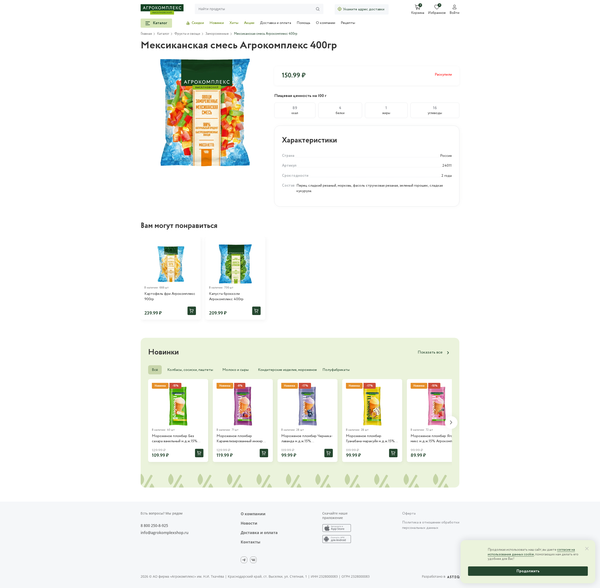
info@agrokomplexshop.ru (164, 532)
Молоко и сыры (235, 370)
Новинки (217, 23)
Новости (249, 523)
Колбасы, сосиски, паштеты (190, 370)
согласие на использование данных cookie (531, 552)
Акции (249, 23)
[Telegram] (244, 560)
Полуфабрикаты (336, 370)
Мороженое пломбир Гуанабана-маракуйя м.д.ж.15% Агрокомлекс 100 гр (370, 439)
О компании (325, 23)
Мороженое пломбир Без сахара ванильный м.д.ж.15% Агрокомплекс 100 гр (174, 439)
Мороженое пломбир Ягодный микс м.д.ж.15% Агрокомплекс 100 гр (436, 439)
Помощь (303, 23)
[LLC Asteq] (453, 576)
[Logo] (162, 9)
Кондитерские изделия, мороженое (287, 370)
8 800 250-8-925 (154, 525)
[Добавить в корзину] (192, 311)
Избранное (437, 13)
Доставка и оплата (275, 23)
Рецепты (348, 23)
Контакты (250, 542)
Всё (155, 370)
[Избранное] (195, 242)
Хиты (233, 23)
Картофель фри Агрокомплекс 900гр (169, 296)
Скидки (198, 23)
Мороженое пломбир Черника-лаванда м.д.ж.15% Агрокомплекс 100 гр (307, 439)
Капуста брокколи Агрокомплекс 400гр (226, 296)
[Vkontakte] (253, 560)
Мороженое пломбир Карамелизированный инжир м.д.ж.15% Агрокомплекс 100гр (242, 439)
